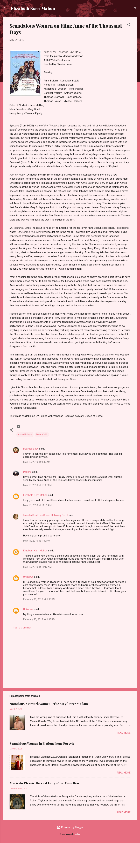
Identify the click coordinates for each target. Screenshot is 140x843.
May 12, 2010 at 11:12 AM (37, 566)
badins (77, 834)
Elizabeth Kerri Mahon (33, 8)
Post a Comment (22, 627)
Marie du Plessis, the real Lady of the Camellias (44, 783)
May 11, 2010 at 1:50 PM (36, 540)
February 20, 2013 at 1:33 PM (39, 599)
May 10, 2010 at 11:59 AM (37, 505)
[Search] (135, 9)
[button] (128, 25)
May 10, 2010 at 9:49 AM (36, 462)
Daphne (27, 471)
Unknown (28, 576)
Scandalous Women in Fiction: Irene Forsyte (42, 743)
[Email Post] (18, 427)
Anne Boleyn (25, 434)
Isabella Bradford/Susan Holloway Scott (45, 515)
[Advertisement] (70, 656)
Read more (123, 732)
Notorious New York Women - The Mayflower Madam (49, 704)
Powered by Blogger (72, 827)
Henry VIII (41, 434)
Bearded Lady (30, 448)
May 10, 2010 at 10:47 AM (37, 485)
